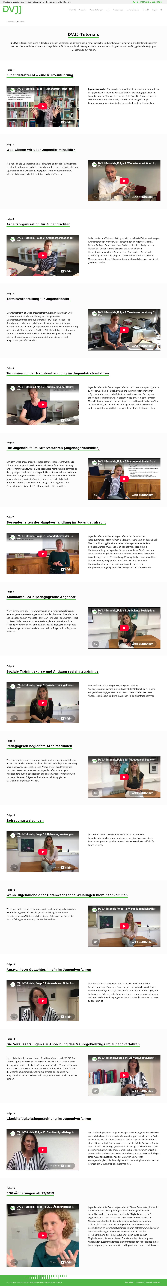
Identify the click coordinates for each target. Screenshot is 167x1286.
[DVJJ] (12, 10)
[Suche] (161, 10)
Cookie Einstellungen (153, 1282)
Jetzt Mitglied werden (147, 2)
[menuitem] (72, 10)
